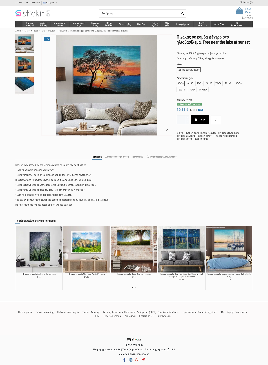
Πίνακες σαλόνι (204, 135)
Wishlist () (247, 2)
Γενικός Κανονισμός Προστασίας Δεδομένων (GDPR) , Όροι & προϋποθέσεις (141, 312)
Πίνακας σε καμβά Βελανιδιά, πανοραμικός (134, 274)
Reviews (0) (137, 156)
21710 (86, 277)
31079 (181, 279)
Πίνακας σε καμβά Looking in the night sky (39, 274)
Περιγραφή (97, 156)
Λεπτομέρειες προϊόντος (117, 156)
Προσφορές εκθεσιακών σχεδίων (200, 312)
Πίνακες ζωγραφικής (228, 132)
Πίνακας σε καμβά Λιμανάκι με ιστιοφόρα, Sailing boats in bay (229, 275)
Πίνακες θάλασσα (186, 135)
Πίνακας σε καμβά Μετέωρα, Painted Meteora (87, 274)
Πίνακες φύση (192, 132)
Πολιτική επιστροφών (68, 312)
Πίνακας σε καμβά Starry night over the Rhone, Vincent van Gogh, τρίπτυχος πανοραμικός (181, 275)
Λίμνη (180, 132)
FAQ (222, 312)
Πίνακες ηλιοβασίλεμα (225, 135)
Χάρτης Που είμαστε (237, 312)
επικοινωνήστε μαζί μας (60, 204)
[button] (167, 24)
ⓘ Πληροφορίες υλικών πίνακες (161, 156)
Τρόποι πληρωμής (91, 312)
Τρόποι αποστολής (45, 312)
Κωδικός (181, 100)
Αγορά (202, 119)
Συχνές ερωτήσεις (112, 316)
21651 (39, 277)
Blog (97, 316)
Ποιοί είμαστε (25, 312)
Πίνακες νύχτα (184, 138)
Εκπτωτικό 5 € (146, 316)
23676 (134, 277)
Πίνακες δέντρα (208, 132)
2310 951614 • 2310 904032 (27, 2)
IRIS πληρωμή (164, 316)
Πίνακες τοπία (201, 138)
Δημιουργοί (130, 316)
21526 (229, 279)
